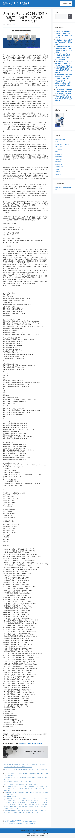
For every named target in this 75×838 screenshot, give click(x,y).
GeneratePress (50, 830)
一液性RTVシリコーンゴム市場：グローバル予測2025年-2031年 (20, 823)
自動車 (57, 169)
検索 (56, 12)
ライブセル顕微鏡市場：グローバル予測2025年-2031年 (18, 767)
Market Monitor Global (62, 144)
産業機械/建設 (18, 820)
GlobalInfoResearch (61, 139)
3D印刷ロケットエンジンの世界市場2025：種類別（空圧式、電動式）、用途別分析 (63, 63)
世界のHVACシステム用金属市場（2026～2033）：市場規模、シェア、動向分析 (24, 764)
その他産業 (58, 149)
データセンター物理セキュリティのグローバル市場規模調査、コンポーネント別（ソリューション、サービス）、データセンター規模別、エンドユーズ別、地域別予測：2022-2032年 (25, 788)
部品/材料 (58, 174)
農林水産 (57, 171)
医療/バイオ (58, 154)
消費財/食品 (58, 159)
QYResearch (8, 820)
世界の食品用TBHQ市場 (10, 796)
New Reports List (66, 3)
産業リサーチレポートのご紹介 (16, 3)
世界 (13, 820)
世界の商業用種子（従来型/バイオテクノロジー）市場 (17, 781)
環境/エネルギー (60, 164)
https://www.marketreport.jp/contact (30, 743)
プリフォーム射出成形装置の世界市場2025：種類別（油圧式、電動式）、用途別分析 (63, 91)
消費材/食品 (58, 156)
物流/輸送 (58, 161)
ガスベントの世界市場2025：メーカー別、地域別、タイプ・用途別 (20, 821)
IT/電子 (57, 142)
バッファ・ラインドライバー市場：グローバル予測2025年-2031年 (21, 784)
